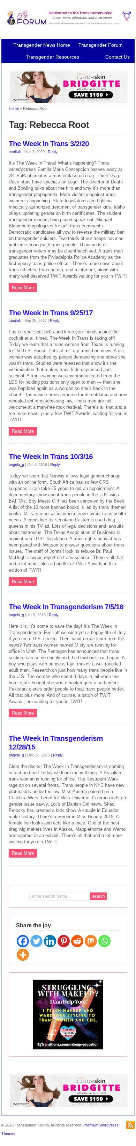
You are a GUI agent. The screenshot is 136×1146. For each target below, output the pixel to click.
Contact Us (117, 57)
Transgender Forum (100, 45)
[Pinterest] (64, 941)
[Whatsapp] (104, 941)
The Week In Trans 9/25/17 (51, 313)
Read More (23, 287)
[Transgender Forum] (68, 23)
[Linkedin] (50, 941)
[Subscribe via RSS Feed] (130, 1125)
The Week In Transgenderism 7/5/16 (66, 607)
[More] (23, 955)
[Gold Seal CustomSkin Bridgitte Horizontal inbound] (69, 102)
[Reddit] (77, 941)
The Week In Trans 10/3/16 (51, 456)
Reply (53, 152)
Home (14, 108)
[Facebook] (23, 941)
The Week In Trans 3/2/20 (49, 144)
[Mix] (91, 941)
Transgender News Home (42, 45)
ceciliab (15, 152)
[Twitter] (36, 941)
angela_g (16, 464)
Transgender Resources (52, 57)
